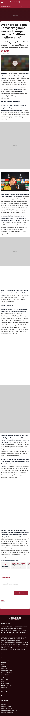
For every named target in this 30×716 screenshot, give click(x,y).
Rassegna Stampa (6, 685)
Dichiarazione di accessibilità (9, 710)
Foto (2, 681)
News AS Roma (18, 6)
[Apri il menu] (2, 2)
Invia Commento (21, 593)
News (2, 658)
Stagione (3, 666)
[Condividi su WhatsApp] (2, 51)
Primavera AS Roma (6, 670)
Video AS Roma (5, 683)
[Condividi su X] (7, 51)
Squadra (3, 662)
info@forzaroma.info (6, 648)
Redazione (4, 687)
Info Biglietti (4, 679)
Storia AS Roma (5, 668)
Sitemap (3, 704)
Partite (3, 664)
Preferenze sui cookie (7, 712)
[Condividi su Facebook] (5, 51)
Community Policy (6, 706)
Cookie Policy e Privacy (7, 708)
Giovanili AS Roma (6, 675)
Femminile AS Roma (6, 672)
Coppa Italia (4, 677)
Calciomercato (5, 660)
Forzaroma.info (6, 6)
